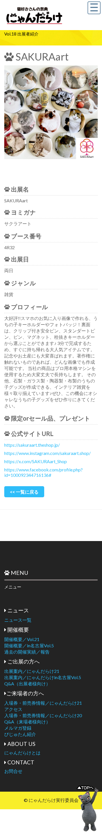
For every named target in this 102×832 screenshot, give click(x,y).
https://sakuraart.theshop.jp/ (32, 445)
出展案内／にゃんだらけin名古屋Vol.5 (42, 677)
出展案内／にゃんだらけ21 (31, 671)
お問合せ (13, 771)
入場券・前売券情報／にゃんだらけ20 (43, 715)
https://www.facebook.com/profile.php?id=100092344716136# (43, 472)
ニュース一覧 (17, 620)
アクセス (13, 709)
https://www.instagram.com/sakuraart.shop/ (47, 453)
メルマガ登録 (17, 728)
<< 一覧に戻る (24, 491)
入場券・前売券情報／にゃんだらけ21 (43, 703)
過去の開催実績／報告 (27, 651)
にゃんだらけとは (22, 752)
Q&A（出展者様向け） (27, 683)
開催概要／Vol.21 (21, 639)
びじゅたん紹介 (20, 734)
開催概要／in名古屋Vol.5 (29, 645)
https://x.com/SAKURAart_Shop (35, 461)
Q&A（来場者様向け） (27, 721)
